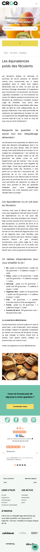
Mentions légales (30, 478)
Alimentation (26, 497)
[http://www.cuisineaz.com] (8, 538)
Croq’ (18, 118)
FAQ (35, 482)
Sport (23, 502)
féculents (27, 169)
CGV (5, 482)
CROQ (6, 53)
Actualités (25, 495)
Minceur (24, 500)
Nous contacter (9, 478)
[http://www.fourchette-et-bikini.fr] (22, 538)
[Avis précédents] (3, 453)
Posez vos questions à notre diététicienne (18, 345)
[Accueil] (10, 5)
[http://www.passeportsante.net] (34, 538)
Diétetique (22, 53)
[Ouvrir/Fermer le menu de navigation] (36, 4)
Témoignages (6, 500)
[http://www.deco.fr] (30, 549)
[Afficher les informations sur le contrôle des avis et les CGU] (32, 438)
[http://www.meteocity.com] (10, 549)
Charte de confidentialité (9, 505)
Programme (5, 497)
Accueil (4, 495)
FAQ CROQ (13, 53)
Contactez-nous (20, 406)
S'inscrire (4, 502)
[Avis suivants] (36, 453)
